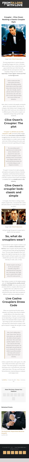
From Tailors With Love (20, 447)
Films (18, 380)
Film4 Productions (17, 59)
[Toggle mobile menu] (24, 3)
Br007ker (5, 380)
